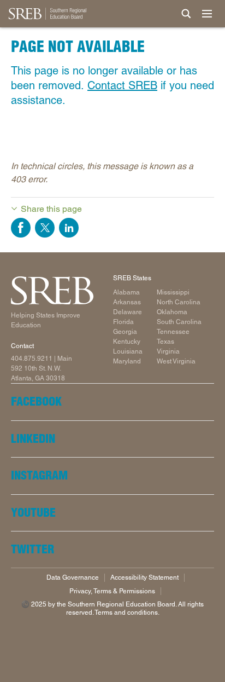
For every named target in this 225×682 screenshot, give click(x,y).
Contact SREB (122, 85)
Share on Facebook (21, 228)
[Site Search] (186, 13)
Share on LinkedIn (69, 228)
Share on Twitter (45, 228)
